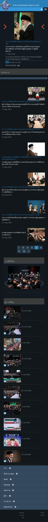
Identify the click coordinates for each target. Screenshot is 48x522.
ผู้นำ (5, 496)
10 (24, 251)
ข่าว (5, 468)
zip (18, 65)
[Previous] (19, 247)
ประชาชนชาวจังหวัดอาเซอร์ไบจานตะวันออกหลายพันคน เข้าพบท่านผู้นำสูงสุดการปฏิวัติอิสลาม (23, 49)
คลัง (23, 517)
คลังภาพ (7, 490)
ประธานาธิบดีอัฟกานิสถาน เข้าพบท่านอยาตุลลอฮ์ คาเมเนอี (21, 101)
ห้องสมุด (7, 485)
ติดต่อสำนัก (8, 507)
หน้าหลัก (21, 512)
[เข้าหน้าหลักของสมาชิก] (41, 9)
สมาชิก (22, 515)
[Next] (29, 251)
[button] (45, 9)
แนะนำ (42, 512)
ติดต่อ (42, 515)
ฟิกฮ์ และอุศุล (9, 474)
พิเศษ (6, 479)
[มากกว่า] (7, 62)
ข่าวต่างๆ (7, 501)
